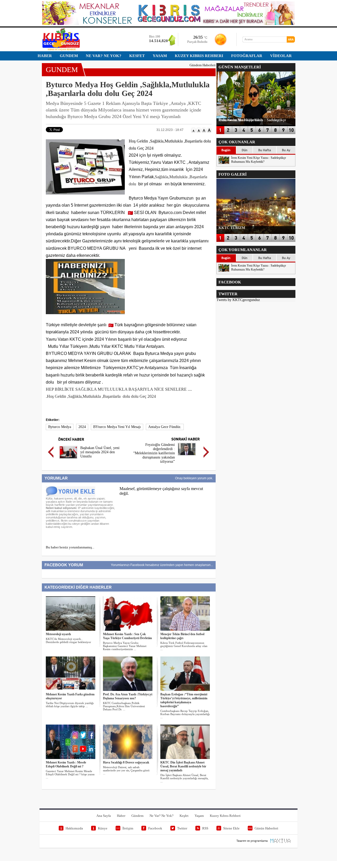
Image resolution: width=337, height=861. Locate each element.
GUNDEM (62, 69)
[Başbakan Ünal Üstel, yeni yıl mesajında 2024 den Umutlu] (68, 459)
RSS (205, 828)
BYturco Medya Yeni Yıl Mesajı (117, 427)
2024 (82, 427)
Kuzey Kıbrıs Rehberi (225, 816)
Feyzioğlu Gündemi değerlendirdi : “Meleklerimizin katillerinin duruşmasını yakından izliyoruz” (154, 453)
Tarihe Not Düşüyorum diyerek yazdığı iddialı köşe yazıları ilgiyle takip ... (70, 704)
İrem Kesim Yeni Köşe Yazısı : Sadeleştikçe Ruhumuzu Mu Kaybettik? (258, 160)
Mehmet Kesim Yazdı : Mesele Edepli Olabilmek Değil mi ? (66, 764)
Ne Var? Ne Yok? (162, 816)
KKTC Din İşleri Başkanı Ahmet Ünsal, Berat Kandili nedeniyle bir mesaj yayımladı (183, 766)
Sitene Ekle (231, 828)
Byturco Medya (59, 427)
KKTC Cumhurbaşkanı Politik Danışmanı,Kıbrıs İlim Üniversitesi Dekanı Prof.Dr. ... (124, 706)
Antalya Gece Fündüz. (164, 427)
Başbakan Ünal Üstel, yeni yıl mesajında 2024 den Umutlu (100, 452)
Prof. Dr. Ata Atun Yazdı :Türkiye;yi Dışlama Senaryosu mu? (127, 696)
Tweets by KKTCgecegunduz (238, 300)
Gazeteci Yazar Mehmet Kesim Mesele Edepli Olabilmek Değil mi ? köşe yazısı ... (70, 774)
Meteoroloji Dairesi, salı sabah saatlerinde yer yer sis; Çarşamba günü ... (126, 770)
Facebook (155, 828)
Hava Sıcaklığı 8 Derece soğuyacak (126, 762)
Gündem (137, 816)
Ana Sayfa (103, 816)
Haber (121, 816)
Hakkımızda (74, 828)
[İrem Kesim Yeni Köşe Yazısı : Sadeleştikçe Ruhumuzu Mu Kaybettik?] (224, 163)
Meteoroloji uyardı (58, 634)
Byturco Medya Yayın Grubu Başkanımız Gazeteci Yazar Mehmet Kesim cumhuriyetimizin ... (124, 646)
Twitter (182, 828)
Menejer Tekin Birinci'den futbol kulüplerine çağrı (182, 636)
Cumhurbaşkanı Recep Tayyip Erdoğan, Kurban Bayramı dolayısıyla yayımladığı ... (185, 714)
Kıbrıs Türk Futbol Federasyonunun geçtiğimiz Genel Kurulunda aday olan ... (183, 646)
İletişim (127, 828)
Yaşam (199, 816)
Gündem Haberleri (203, 65)
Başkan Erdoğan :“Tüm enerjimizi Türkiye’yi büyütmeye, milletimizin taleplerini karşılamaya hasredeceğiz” (183, 700)
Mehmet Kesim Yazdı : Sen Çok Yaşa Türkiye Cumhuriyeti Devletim (127, 636)
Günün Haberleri (266, 828)
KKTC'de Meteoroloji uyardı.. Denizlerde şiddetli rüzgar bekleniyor (68, 640)
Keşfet (184, 816)
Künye (102, 828)
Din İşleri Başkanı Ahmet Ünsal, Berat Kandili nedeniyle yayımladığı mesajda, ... (184, 778)
